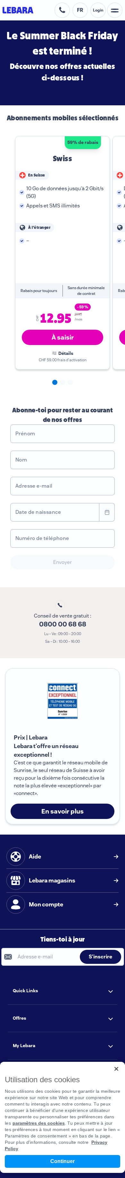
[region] (62, 1117)
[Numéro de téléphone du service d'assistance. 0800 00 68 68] (62, 10)
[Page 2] (62, 382)
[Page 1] (54, 382)
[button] (62, 990)
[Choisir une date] (107, 512)
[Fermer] (116, 1069)
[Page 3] (70, 382)
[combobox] (54, 512)
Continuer (62, 1161)
